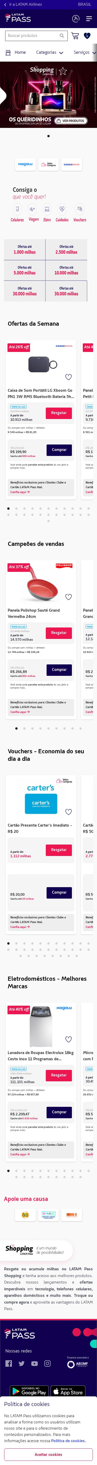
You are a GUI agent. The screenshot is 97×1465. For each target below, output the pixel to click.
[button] (48, 136)
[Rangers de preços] (25, 249)
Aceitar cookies (48, 1455)
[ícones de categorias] (17, 209)
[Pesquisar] (62, 36)
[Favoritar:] (69, 377)
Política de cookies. (68, 1441)
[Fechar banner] (89, 1405)
